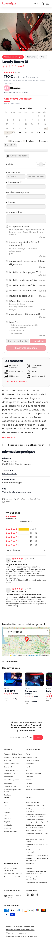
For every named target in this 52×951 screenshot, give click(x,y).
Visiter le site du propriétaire (16, 492)
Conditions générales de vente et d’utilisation (36, 872)
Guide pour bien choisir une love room (37, 810)
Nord (28, 767)
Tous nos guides (32, 802)
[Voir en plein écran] (39, 17)
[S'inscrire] (38, 737)
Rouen (6, 689)
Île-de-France (9, 773)
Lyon (5, 806)
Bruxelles (7, 828)
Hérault (29, 783)
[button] (9, 72)
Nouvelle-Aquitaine (11, 780)
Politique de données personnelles (34, 878)
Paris (28, 754)
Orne (43, 57)
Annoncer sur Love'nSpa (13, 874)
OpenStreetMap (34, 655)
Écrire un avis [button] (26, 522)
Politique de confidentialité (36, 882)
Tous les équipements (16, 381)
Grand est (8, 767)
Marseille (7, 809)
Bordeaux (7, 819)
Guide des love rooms (16, 933)
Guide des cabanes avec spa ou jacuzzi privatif (36, 815)
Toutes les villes (10, 831)
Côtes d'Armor (31, 757)
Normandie (32, 57)
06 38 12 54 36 (9, 473)
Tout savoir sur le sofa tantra (35, 840)
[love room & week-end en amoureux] (9, 3)
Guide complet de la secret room (37, 835)
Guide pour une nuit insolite (37, 855)
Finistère (29, 777)
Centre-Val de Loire (11, 764)
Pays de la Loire (10, 786)
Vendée (29, 770)
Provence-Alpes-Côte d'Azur (12, 790)
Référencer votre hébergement (10, 869)
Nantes (7, 812)
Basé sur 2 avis (12, 519)
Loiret (28, 786)
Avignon (7, 822)
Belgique (7, 795)
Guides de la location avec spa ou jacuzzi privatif (36, 826)
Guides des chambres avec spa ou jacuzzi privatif (37, 821)
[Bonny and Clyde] (34, 679)
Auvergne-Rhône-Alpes (13, 754)
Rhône (28, 780)
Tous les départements (35, 789)
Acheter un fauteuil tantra (14, 877)
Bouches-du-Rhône (33, 773)
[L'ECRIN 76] (13, 679)
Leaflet (14, 655)
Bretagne (7, 760)
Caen (27, 689)
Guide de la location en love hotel (35, 851)
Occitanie (8, 783)
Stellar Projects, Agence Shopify (20, 929)
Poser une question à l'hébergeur (26, 445)
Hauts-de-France (11, 770)
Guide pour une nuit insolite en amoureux (37, 859)
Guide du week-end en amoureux (21, 936)
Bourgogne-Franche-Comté (15, 757)
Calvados (30, 764)
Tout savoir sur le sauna (35, 830)
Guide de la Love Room (35, 806)
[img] (17, 559)
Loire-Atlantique (32, 760)
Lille (5, 815)
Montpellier (8, 825)
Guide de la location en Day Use (37, 845)
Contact (29, 868)
